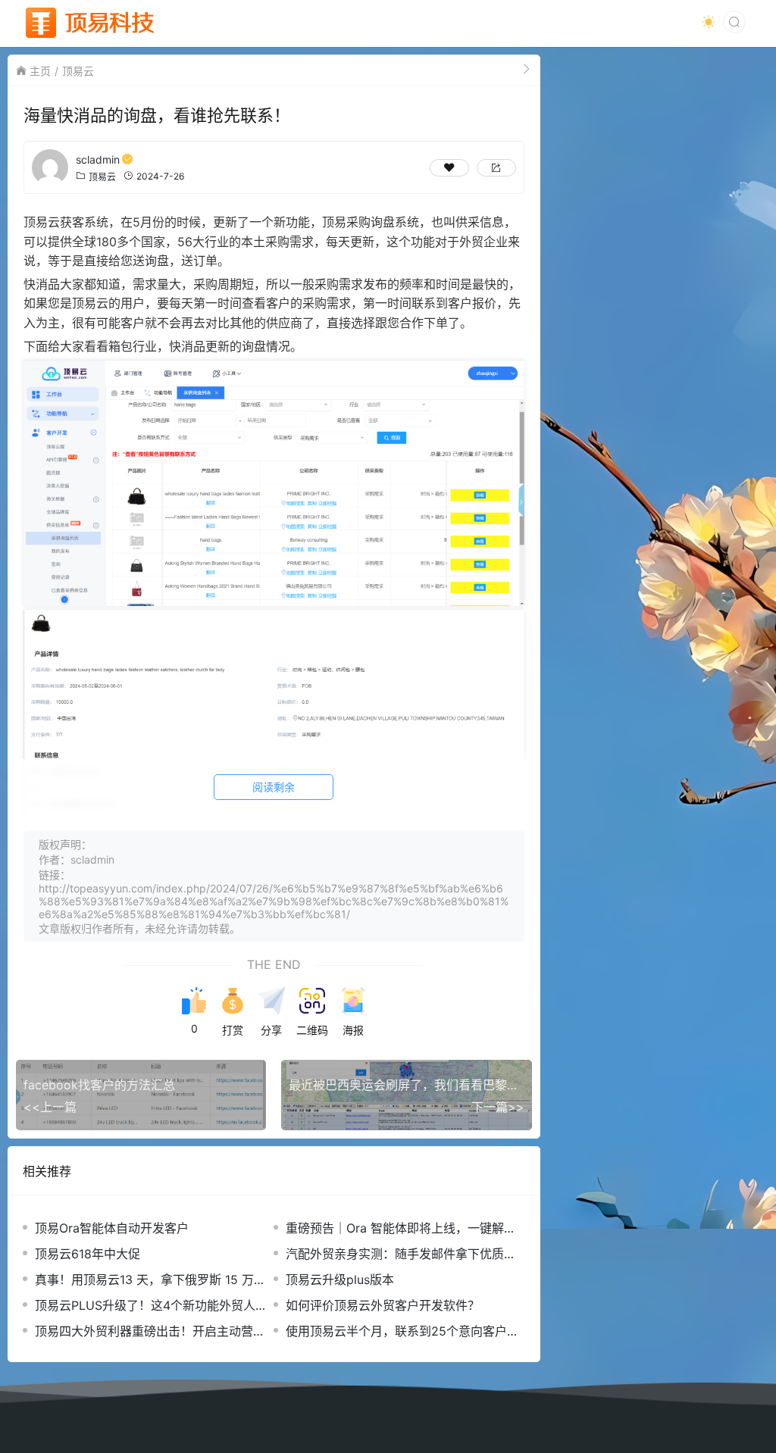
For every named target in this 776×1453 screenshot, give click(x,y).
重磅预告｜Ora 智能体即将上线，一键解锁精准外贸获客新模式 (401, 1228)
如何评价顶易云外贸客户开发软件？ (383, 1305)
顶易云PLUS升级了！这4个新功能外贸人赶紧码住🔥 (151, 1306)
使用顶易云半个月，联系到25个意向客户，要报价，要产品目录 (402, 1331)
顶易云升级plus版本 (340, 1279)
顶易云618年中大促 (87, 1253)
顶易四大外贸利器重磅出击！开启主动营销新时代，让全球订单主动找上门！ (150, 1331)
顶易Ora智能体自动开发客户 (112, 1228)
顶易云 (78, 70)
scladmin (98, 159)
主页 (40, 70)
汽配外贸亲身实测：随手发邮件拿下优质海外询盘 (401, 1254)
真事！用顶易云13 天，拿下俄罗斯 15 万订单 (150, 1280)
